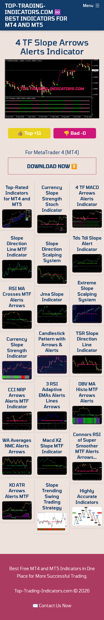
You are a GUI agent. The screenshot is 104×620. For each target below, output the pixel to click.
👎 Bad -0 (75, 133)
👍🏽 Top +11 (29, 133)
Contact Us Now (55, 605)
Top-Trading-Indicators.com (43, 590)
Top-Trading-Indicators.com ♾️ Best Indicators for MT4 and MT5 (36, 15)
